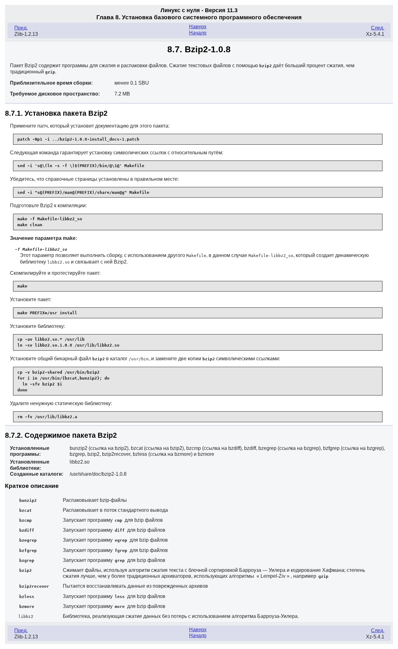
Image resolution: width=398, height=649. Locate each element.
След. (377, 27)
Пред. (21, 27)
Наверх (197, 26)
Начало (197, 32)
